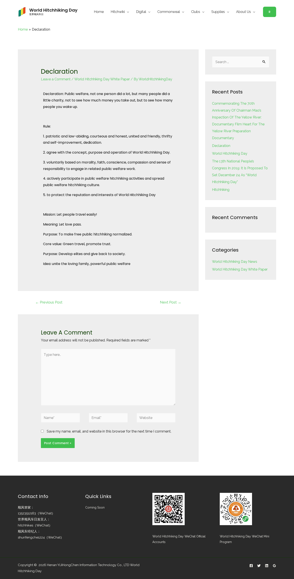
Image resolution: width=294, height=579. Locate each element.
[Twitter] (259, 565)
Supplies (218, 12)
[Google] (274, 565)
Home (99, 12)
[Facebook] (251, 565)
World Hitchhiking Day (53, 10)
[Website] (156, 418)
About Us (243, 12)
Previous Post (48, 302)
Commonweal (168, 12)
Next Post (170, 302)
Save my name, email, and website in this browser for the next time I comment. (109, 431)
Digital (141, 12)
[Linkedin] (266, 565)
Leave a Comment (56, 79)
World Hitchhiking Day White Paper (102, 79)
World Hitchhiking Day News (234, 262)
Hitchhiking (220, 190)
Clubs (195, 12)
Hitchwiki (118, 12)
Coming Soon (95, 507)
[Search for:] (240, 62)
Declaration (221, 146)
